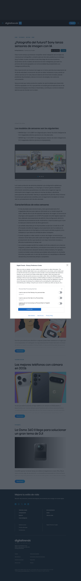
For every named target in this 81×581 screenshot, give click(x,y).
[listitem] (40, 289)
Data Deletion (31, 315)
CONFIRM (30, 309)
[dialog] (40, 290)
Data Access (40, 315)
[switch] (60, 292)
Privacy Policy (49, 315)
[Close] (67, 265)
